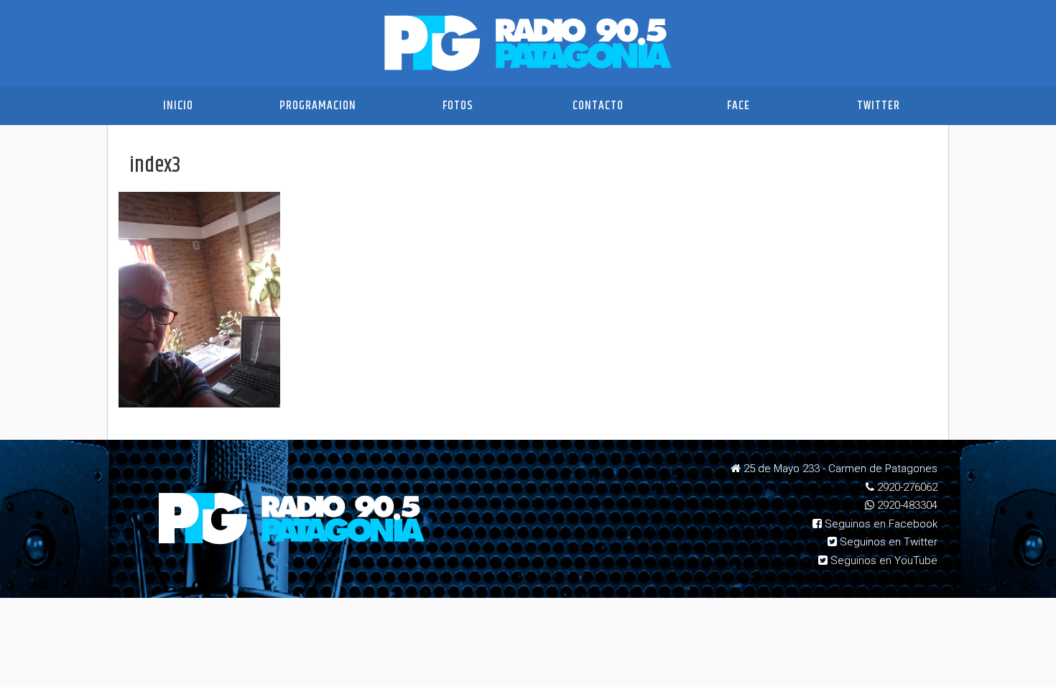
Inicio (178, 105)
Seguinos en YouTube (882, 560)
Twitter (878, 105)
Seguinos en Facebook (879, 523)
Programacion (317, 105)
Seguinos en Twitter (887, 541)
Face (738, 105)
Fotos (458, 105)
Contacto (598, 105)
